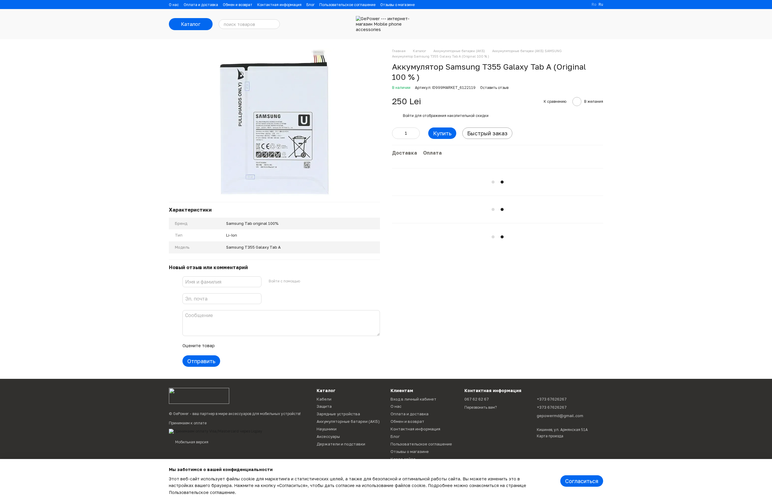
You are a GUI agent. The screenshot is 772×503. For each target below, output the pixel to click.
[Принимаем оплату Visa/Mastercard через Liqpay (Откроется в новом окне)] (215, 431)
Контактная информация (279, 4)
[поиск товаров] (275, 24)
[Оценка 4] (253, 345)
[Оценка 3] (244, 345)
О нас (174, 4)
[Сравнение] (551, 24)
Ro (594, 4)
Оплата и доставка (201, 4)
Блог (310, 4)
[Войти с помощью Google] (316, 281)
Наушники (327, 428)
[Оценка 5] (263, 345)
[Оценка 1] (224, 345)
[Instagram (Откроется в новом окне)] (576, 4)
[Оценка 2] (234, 345)
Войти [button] (408, 115)
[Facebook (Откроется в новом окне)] (583, 4)
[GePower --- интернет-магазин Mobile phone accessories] (199, 395)
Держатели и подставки (341, 444)
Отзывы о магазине (397, 4)
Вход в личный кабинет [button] (413, 399)
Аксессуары (328, 436)
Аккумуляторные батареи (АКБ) (348, 421)
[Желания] (567, 24)
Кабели (324, 399)
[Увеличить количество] (415, 133)
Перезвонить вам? (480, 407)
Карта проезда (550, 436)
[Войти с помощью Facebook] (306, 281)
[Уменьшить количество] (396, 133)
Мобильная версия (191, 442)
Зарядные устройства (338, 413)
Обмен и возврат (237, 4)
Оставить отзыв (494, 87)
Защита (324, 406)
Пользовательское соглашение (347, 4)
